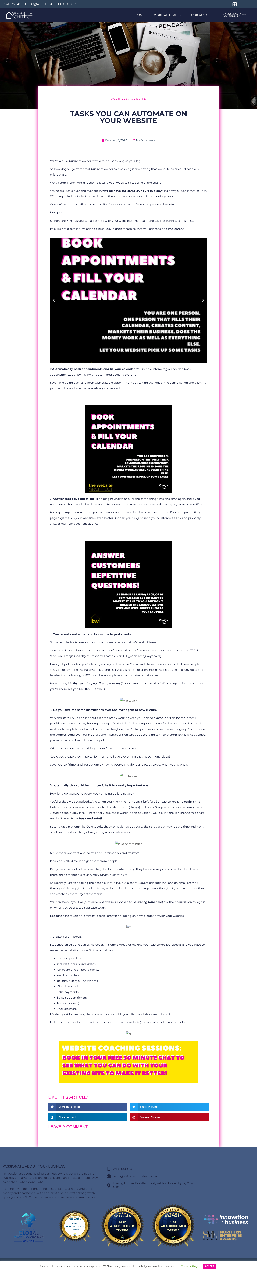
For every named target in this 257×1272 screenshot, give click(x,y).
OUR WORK (199, 15)
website (138, 98)
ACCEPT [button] (209, 1266)
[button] (54, 300)
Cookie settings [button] (189, 1266)
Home (140, 15)
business (119, 98)
